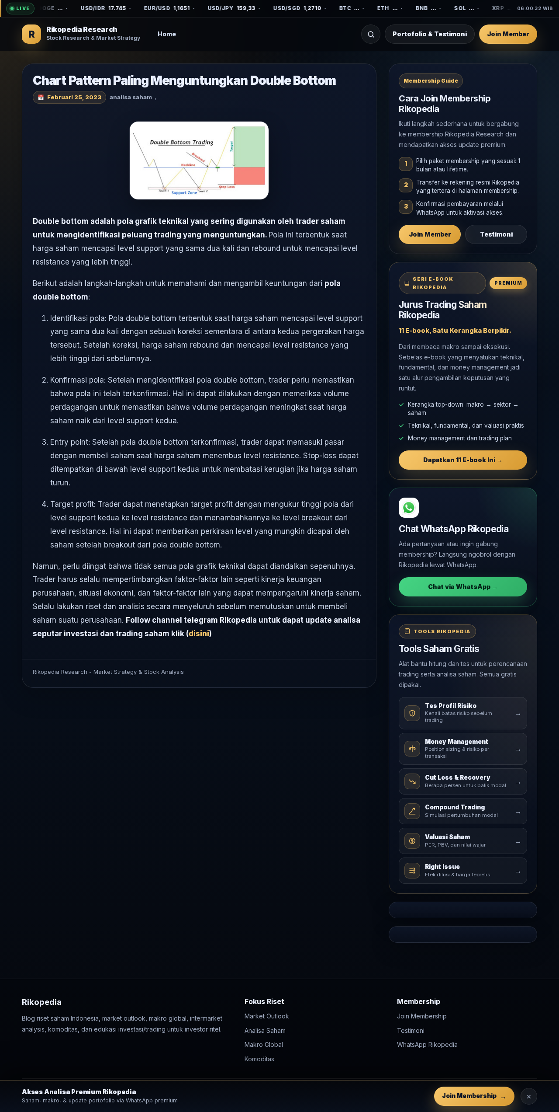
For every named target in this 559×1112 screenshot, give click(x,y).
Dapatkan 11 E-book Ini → (463, 460)
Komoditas (259, 1059)
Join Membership (422, 1016)
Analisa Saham (265, 1030)
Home (167, 34)
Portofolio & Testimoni (430, 34)
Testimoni (496, 234)
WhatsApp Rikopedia (427, 1045)
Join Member (508, 34)
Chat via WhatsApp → (463, 586)
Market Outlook (267, 1016)
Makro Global (264, 1045)
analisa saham (131, 97)
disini (199, 633)
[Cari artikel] (370, 34)
